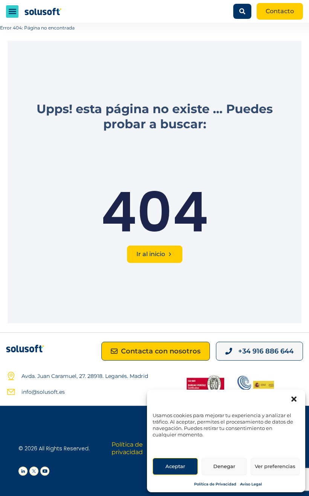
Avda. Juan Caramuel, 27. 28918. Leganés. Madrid (84, 376)
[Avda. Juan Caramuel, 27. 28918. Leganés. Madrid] (11, 376)
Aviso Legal (251, 484)
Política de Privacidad (215, 484)
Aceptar (175, 466)
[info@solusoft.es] (11, 392)
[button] (294, 399)
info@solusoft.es (43, 392)
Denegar (224, 466)
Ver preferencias (275, 466)
